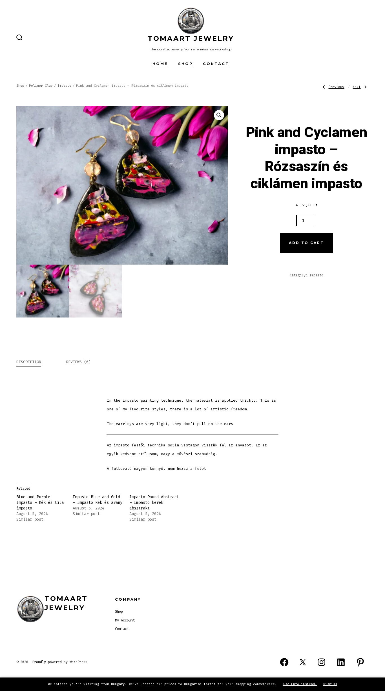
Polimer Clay (41, 86)
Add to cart (306, 243)
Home (160, 64)
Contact (216, 64)
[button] (219, 115)
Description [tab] (28, 361)
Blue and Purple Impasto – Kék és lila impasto (40, 502)
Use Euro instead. (300, 684)
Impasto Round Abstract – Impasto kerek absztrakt (154, 502)
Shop (185, 64)
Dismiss (330, 684)
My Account (125, 620)
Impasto (64, 86)
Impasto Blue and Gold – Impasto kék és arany (97, 499)
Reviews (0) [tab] (78, 361)
